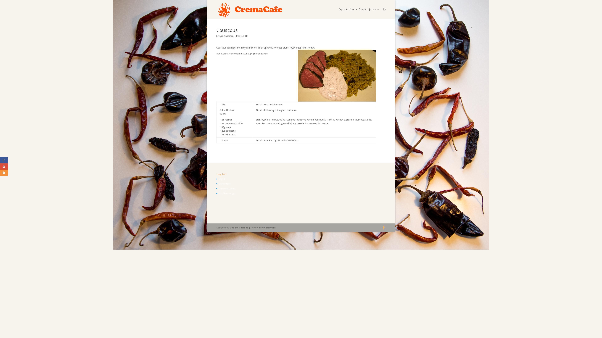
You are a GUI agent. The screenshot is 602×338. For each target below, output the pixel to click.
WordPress (269, 227)
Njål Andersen (226, 35)
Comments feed (227, 188)
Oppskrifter (346, 9)
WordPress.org (226, 193)
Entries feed (225, 183)
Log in (222, 178)
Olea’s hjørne (367, 9)
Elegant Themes (239, 227)
